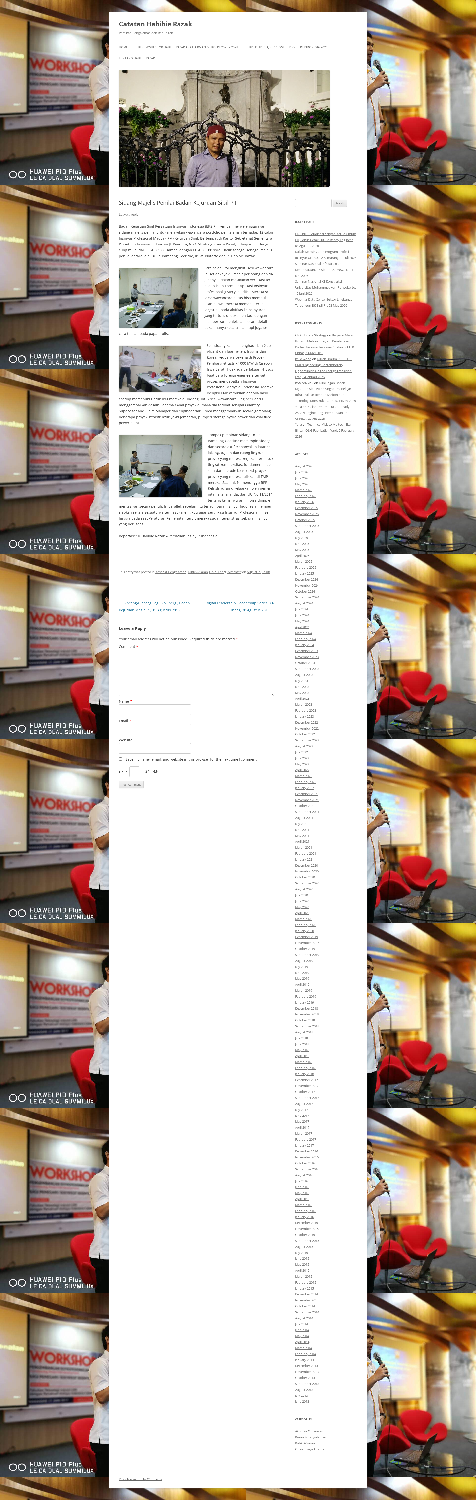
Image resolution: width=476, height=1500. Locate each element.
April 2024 (302, 627)
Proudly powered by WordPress (140, 1479)
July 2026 (301, 472)
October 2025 (305, 520)
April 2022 (302, 770)
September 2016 (307, 1169)
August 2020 (304, 889)
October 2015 (305, 1234)
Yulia (298, 406)
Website (125, 740)
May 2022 (302, 764)
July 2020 (301, 895)
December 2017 (306, 1080)
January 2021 (304, 859)
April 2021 (302, 841)
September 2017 (307, 1097)
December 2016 (306, 1151)
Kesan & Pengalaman (170, 572)
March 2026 (303, 490)
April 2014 (302, 1342)
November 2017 (307, 1085)
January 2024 (304, 645)
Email (125, 720)
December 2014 (306, 1294)
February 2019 (305, 996)
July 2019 (301, 966)
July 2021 (301, 823)
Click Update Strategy (311, 335)
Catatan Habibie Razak (155, 23)
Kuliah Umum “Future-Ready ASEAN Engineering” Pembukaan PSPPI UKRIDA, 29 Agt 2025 (323, 412)
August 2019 (304, 960)
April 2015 (302, 1270)
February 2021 (305, 853)
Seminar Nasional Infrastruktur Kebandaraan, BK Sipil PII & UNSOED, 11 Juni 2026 (324, 269)
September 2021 (307, 811)
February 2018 (305, 1068)
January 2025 (304, 573)
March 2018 (303, 1062)
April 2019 (302, 984)
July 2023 (301, 680)
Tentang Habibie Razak (137, 58)
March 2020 (303, 919)
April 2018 (302, 1056)
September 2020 (307, 883)
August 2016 (304, 1175)
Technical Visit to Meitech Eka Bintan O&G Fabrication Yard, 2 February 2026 (325, 430)
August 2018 (304, 1032)
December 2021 (306, 794)
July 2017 (301, 1109)
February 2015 (305, 1282)
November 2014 (307, 1300)
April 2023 (302, 698)
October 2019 (305, 948)
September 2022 (307, 740)
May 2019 (302, 978)
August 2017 (304, 1103)
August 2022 (304, 746)
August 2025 (304, 531)
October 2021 (305, 805)
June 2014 (302, 1330)
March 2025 (303, 561)
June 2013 (302, 1401)
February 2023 (305, 710)
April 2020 (302, 913)
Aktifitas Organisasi (309, 1431)
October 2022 (305, 734)
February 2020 (305, 925)
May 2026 (302, 484)
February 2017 (305, 1139)
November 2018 (307, 1014)
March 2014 (303, 1348)
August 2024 (304, 603)
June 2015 (302, 1258)
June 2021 (302, 829)
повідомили (304, 383)
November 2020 (307, 871)
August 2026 (304, 466)
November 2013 (307, 1371)
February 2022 (305, 782)
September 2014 (307, 1312)
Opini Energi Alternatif (225, 572)
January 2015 (304, 1288)
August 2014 (304, 1318)
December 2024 (306, 579)
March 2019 (303, 990)
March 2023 (303, 704)
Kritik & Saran (198, 572)
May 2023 (302, 692)
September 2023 (307, 668)
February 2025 (305, 567)
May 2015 (302, 1264)
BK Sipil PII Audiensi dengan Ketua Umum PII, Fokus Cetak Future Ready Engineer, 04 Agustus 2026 (325, 240)
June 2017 (302, 1115)
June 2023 (302, 686)
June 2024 (302, 615)
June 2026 (302, 478)
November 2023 (307, 657)
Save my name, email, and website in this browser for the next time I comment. (192, 759)
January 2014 (304, 1360)
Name (125, 701)
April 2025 (302, 555)
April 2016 (302, 1199)
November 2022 (307, 728)
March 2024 (303, 633)
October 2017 (305, 1091)
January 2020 (304, 931)
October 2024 (305, 591)
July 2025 (301, 537)
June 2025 (302, 543)
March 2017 (303, 1133)
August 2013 (304, 1389)
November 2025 (307, 514)
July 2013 (301, 1395)
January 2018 (304, 1074)
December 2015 (306, 1223)
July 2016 (301, 1181)
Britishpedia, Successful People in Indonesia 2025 (288, 47)
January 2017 (304, 1145)
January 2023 (304, 716)
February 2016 (305, 1211)
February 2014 (305, 1354)
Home (123, 47)
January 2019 (304, 1002)
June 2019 (302, 972)
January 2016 (304, 1217)
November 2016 (307, 1157)
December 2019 (306, 937)
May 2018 (302, 1050)
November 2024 (307, 585)
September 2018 (307, 1026)
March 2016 (303, 1205)
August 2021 (304, 817)
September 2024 (307, 597)
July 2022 (301, 752)
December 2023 (306, 651)
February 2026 (305, 496)
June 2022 (302, 758)
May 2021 (302, 835)
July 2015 (301, 1252)
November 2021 (307, 800)
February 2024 (305, 639)
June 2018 (302, 1044)
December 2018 (306, 1008)
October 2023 (305, 663)
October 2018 (305, 1020)
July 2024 (301, 609)
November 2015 (307, 1228)
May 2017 (302, 1121)
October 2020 (305, 877)
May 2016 (302, 1193)
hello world (303, 359)
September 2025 (307, 525)
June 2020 (302, 901)
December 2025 (306, 508)
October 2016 (305, 1163)
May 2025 (302, 549)
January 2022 (304, 788)
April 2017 (302, 1127)
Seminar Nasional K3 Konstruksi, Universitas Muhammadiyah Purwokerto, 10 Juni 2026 (325, 287)
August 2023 (304, 674)
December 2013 (306, 1365)
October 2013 (305, 1377)
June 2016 (302, 1187)
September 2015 (307, 1240)
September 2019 (307, 954)
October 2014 (305, 1306)
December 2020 (306, 865)
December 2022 (306, 722)
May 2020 (302, 907)
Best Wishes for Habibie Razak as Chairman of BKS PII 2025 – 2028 (188, 47)
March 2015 (303, 1276)
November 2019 (307, 943)
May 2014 (302, 1336)
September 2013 (307, 1383)
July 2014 (301, 1324)
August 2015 (304, 1246)
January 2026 (304, 502)
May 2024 (302, 621)
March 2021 (303, 847)
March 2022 (303, 776)
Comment (128, 646)
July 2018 (301, 1038)
